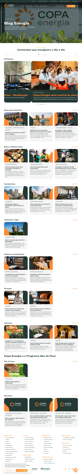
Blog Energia (43, 6)
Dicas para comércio (48, 437)
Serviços (36, 6)
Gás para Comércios (29, 441)
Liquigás (7, 441)
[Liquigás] (45, 468)
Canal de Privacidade (67, 453)
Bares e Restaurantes (48, 439)
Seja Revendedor (28, 457)
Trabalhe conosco (9, 459)
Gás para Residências (29, 437)
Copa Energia (29, 6)
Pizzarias (45, 449)
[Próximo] (45, 104)
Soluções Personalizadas (30, 447)
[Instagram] (69, 469)
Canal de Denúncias (67, 449)
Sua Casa (46, 453)
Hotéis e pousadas (47, 443)
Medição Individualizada (29, 451)
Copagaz (7, 439)
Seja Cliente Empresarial (29, 459)
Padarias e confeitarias (48, 447)
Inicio (22, 6)
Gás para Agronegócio (29, 445)
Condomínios (46, 441)
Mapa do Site (8, 461)
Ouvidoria (65, 451)
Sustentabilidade (9, 445)
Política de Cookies (47, 461)
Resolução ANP (9, 455)
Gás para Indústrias (29, 443)
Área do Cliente (60, 6)
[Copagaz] (32, 468)
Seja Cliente (71, 6)
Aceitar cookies (22, 470)
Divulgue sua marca (28, 461)
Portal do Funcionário (67, 439)
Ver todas (75, 110)
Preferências (9, 470)
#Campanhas (75, 1)
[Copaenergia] (9, 6)
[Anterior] (37, 104)
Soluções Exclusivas (29, 449)
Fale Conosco (66, 447)
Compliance (8, 443)
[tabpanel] (41, 22)
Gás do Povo (46, 451)
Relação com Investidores (11, 449)
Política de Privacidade (48, 459)
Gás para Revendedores (29, 439)
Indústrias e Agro (47, 445)
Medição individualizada (65, 1)
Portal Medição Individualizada (69, 437)
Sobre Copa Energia (10, 437)
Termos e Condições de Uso (49, 463)
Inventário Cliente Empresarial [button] (11, 451)
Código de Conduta (9, 453)
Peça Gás (34, 1)
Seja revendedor (53, 1)
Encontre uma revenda (43, 1)
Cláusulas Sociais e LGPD (11, 457)
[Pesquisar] (77, 6)
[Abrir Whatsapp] (75, 470)
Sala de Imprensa (9, 447)
